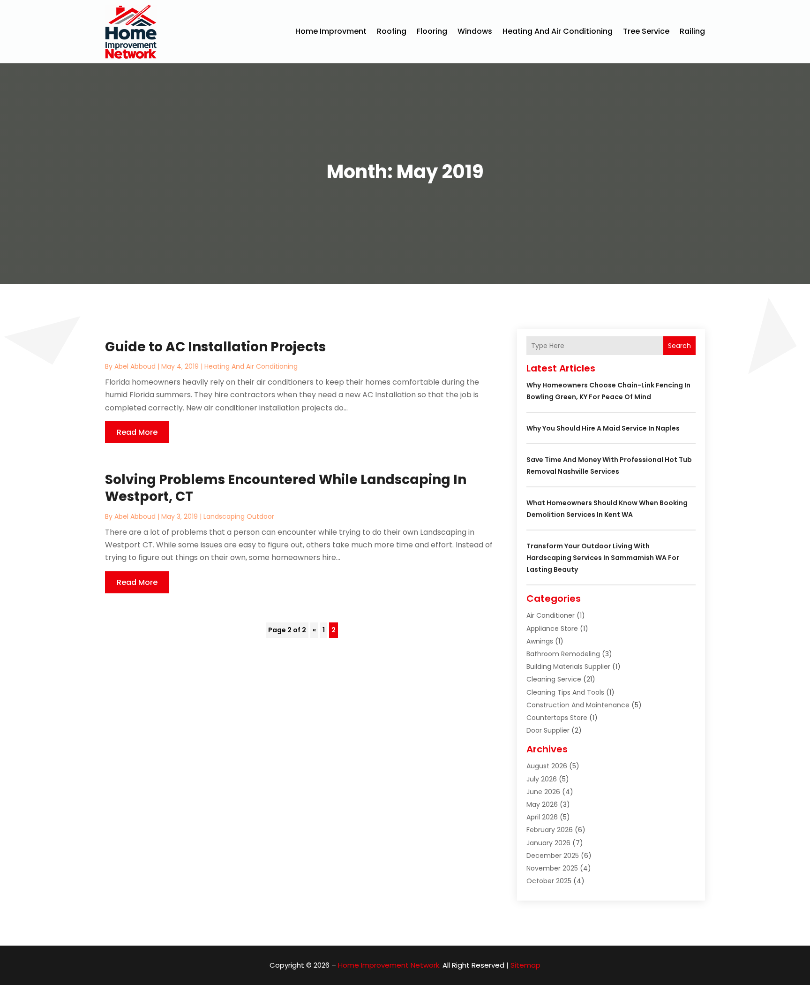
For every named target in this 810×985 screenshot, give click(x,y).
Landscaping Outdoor (238, 516)
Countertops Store (556, 717)
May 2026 (542, 804)
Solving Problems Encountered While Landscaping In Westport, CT (285, 488)
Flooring (432, 31)
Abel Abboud (135, 366)
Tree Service (646, 31)
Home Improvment (331, 31)
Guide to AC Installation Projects (215, 347)
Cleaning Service (553, 679)
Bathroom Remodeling (563, 654)
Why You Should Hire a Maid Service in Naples (603, 428)
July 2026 (541, 779)
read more (137, 432)
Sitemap (525, 965)
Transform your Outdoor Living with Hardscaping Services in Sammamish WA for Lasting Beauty (602, 557)
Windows (475, 31)
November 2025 (552, 868)
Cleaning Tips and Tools (565, 692)
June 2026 (543, 791)
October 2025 (548, 881)
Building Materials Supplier (568, 666)
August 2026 (546, 766)
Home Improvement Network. (389, 965)
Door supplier (548, 730)
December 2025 (552, 855)
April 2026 (542, 817)
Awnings (539, 641)
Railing (692, 31)
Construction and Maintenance (578, 705)
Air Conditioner (550, 615)
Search (679, 345)
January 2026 (548, 843)
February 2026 (549, 829)
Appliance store (552, 628)
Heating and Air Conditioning (557, 31)
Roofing (391, 31)
